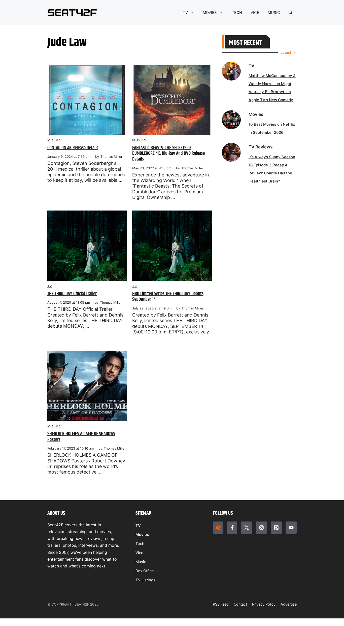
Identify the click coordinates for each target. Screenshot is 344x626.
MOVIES (210, 12)
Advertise (289, 604)
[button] (290, 12)
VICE (255, 12)
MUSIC (274, 12)
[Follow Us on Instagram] (261, 527)
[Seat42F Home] (218, 527)
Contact (240, 604)
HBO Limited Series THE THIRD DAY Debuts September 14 (167, 296)
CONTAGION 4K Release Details (72, 147)
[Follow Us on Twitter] (246, 527)
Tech (139, 543)
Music (140, 561)
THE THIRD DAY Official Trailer (72, 293)
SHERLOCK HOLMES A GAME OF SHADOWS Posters (81, 436)
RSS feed (221, 604)
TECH (237, 12)
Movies (54, 140)
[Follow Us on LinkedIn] (276, 527)
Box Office (144, 570)
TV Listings (145, 580)
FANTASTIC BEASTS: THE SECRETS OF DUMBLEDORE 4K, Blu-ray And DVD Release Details (168, 153)
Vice (139, 552)
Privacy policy (264, 604)
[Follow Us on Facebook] (232, 527)
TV (185, 12)
